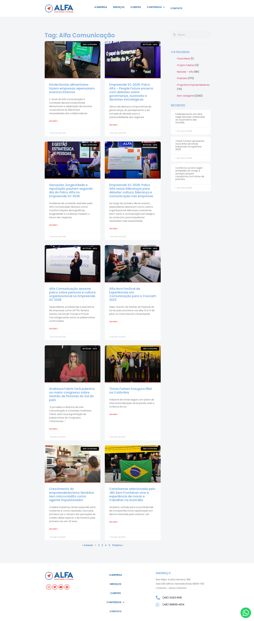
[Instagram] (48, 587)
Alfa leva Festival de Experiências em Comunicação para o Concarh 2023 (132, 294)
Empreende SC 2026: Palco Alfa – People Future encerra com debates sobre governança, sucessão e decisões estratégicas (131, 92)
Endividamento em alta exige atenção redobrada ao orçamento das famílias (190, 118)
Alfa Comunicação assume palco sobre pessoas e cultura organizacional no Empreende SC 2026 (72, 294)
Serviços (119, 7)
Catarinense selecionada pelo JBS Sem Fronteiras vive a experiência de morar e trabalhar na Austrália (132, 494)
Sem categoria (185, 95)
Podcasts (182, 78)
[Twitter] (54, 587)
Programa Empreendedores (193, 85)
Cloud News (183, 58)
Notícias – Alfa (185, 71)
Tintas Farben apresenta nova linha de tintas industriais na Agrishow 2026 (189, 145)
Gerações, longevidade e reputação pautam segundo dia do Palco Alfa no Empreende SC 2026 (71, 190)
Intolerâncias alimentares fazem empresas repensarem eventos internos (72, 88)
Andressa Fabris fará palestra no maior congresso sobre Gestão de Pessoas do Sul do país (72, 394)
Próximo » (117, 545)
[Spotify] (67, 587)
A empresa (100, 7)
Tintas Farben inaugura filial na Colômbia (130, 391)
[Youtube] (60, 587)
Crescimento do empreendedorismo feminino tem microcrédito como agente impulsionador (71, 494)
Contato (176, 8)
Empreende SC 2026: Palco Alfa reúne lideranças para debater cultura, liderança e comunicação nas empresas (131, 190)
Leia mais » (53, 121)
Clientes (135, 7)
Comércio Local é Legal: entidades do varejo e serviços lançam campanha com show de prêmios (189, 173)
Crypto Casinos (186, 65)
